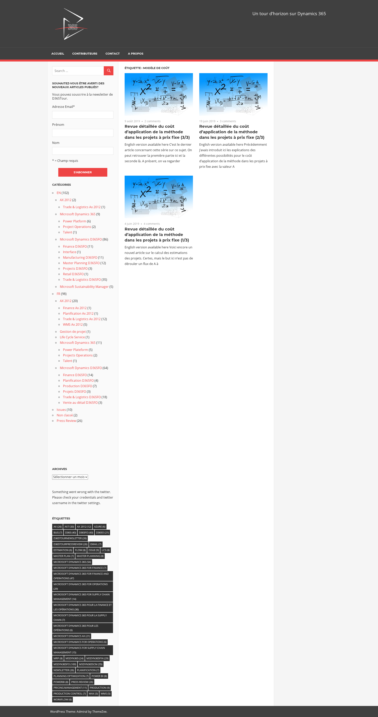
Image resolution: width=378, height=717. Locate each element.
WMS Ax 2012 (73, 324)
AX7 (69, 526)
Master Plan (64, 556)
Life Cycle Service (72, 337)
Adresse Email (63, 106)
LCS (106, 550)
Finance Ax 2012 (75, 308)
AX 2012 (65, 200)
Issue (94, 550)
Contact (113, 53)
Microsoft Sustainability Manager (84, 286)
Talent (67, 232)
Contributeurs (84, 53)
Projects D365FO (75, 268)
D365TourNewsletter (70, 538)
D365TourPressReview (70, 544)
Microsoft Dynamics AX (72, 636)
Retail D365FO (73, 274)
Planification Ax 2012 (78, 313)
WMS (105, 693)
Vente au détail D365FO (80, 402)
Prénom (58, 124)
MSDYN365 (74, 658)
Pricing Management (70, 687)
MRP (58, 658)
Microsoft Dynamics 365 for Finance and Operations (81, 576)
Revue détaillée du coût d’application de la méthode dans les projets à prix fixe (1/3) (157, 234)
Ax (58, 526)
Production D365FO (77, 386)
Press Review (66, 421)
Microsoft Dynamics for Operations (80, 642)
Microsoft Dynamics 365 (77, 214)
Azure (99, 526)
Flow (80, 550)
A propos (135, 53)
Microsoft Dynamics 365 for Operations (81, 586)
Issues (61, 409)
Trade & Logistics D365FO (82, 279)
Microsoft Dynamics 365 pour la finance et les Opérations (83, 607)
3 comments (228, 121)
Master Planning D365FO (81, 263)
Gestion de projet (73, 331)
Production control (70, 693)
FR (58, 294)
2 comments (153, 121)
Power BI (99, 676)
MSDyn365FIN (97, 658)
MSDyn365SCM (90, 664)
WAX (93, 693)
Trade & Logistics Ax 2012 (82, 207)
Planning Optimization (71, 676)
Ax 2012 (84, 526)
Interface (69, 252)
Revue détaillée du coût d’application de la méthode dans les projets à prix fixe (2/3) (231, 132)
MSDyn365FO (65, 664)
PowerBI (61, 682)
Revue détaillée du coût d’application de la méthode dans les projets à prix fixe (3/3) (157, 132)
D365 (70, 532)
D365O (102, 532)
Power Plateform (75, 350)
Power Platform (74, 221)
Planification (88, 670)
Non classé (65, 415)
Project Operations (77, 227)
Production (100, 687)
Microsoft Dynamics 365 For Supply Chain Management (82, 597)
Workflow (63, 699)
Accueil (57, 53)
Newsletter (64, 670)
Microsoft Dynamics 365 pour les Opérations (76, 628)
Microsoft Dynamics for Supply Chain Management (79, 650)
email (95, 544)
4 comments (152, 224)
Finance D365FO (75, 246)
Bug (58, 532)
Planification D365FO (78, 380)
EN (59, 193)
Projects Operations (78, 355)
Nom (55, 143)
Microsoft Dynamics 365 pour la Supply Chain (80, 618)
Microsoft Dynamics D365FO (81, 239)
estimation (63, 550)
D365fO (86, 532)
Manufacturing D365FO (80, 257)
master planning (90, 556)
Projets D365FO (74, 391)
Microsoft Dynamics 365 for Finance (80, 568)
